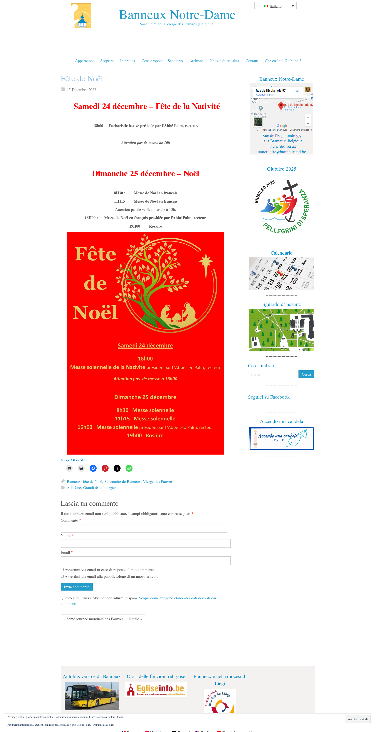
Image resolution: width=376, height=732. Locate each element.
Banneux (74, 481)
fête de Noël (92, 481)
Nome (67, 535)
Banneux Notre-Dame (177, 14)
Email (67, 552)
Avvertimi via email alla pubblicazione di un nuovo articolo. (112, 576)
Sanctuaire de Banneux (122, 481)
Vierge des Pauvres (158, 481)
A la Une (74, 487)
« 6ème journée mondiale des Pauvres (93, 618)
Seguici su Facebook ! (270, 396)
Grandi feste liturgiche (100, 487)
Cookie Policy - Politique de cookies (95, 724)
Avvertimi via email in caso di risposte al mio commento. (110, 569)
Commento (71, 520)
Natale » (135, 618)
